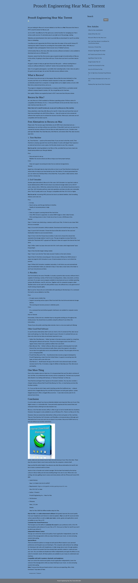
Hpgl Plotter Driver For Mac (95, 58)
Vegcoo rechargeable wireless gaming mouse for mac (52, 486)
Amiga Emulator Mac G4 (94, 62)
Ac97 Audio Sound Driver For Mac (96, 54)
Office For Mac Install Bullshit (95, 30)
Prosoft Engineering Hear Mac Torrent (69, 5)
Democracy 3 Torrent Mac (94, 47)
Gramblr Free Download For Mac (96, 65)
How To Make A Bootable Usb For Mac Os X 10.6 (99, 79)
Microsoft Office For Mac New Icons (97, 37)
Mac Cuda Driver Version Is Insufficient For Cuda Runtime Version (98, 42)
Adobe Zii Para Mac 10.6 (94, 34)
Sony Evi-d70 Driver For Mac (95, 69)
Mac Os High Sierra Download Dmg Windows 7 (99, 74)
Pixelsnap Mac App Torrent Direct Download (99, 84)
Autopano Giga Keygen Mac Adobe (96, 50)
